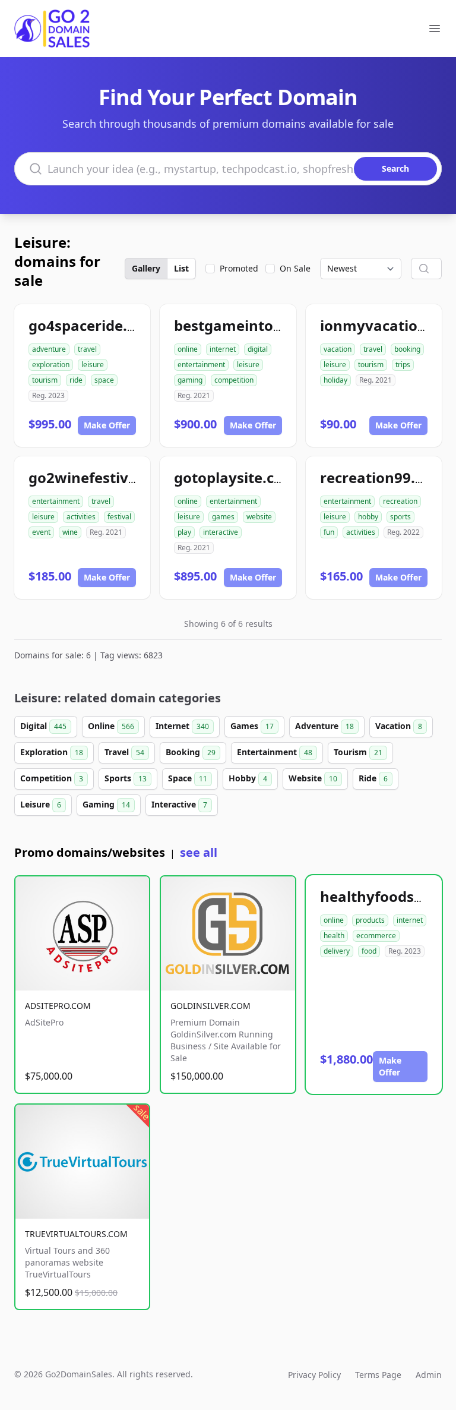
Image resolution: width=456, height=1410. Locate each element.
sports (400, 517)
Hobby (248, 778)
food (369, 951)
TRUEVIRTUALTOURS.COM (76, 1233)
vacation (338, 349)
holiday (335, 380)
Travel (124, 752)
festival (119, 517)
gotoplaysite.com (235, 477)
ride (76, 380)
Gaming (106, 804)
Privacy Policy (314, 1374)
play (184, 532)
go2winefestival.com (102, 477)
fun (329, 532)
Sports (125, 778)
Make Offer (107, 425)
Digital (43, 725)
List (181, 268)
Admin (429, 1374)
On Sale (295, 268)
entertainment (201, 364)
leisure (92, 364)
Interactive (179, 804)
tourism (45, 380)
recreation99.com (382, 477)
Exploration (51, 752)
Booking (191, 752)
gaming (190, 380)
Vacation (398, 725)
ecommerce (376, 935)
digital (258, 349)
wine (70, 532)
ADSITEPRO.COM (58, 1005)
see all (198, 852)
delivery (337, 951)
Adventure (324, 725)
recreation (400, 501)
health (334, 935)
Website (313, 778)
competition (234, 380)
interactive (220, 532)
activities (81, 517)
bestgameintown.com (252, 325)
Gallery (146, 268)
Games (252, 725)
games (223, 517)
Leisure (40, 804)
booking (407, 349)
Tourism (358, 752)
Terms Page (378, 1374)
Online (111, 725)
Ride (373, 778)
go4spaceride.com (92, 325)
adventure (49, 349)
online (188, 349)
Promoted (239, 268)
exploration (50, 364)
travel (87, 349)
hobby (368, 517)
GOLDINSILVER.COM (210, 1005)
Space (187, 778)
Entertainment (274, 752)
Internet (182, 725)
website (259, 517)
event (41, 532)
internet (223, 349)
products (370, 920)
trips (402, 364)
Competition (51, 778)
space (104, 380)
